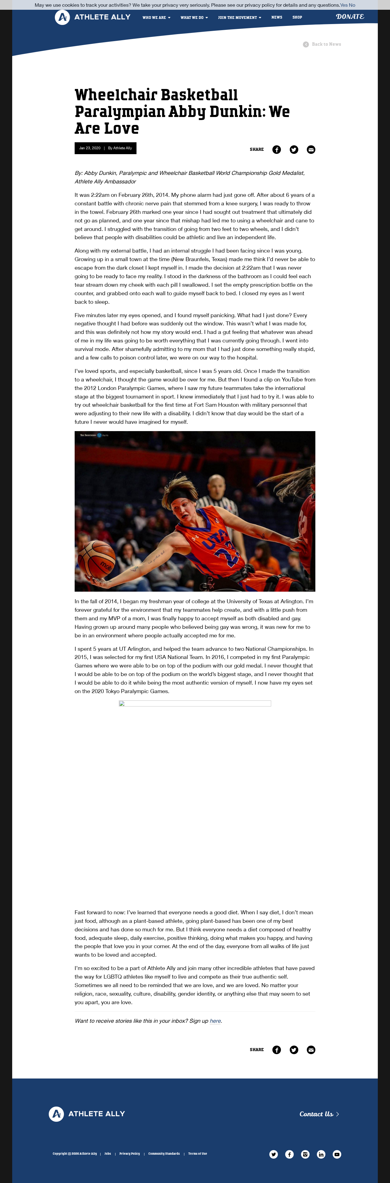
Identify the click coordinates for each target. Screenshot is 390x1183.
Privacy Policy (129, 1153)
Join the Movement (237, 18)
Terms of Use (197, 1153)
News (276, 17)
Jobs (108, 1153)
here (215, 1020)
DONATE (349, 17)
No (352, 5)
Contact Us (316, 1114)
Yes (344, 5)
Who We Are (154, 18)
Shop (297, 17)
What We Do (192, 18)
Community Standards (164, 1153)
